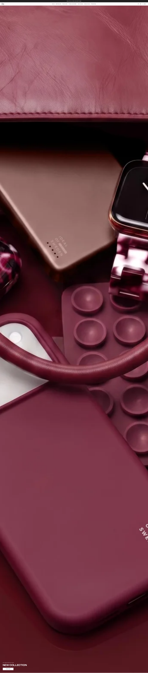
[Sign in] (138, 4)
